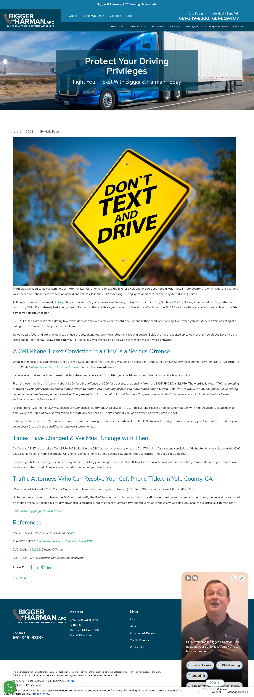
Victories (115, 16)
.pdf (72, 533)
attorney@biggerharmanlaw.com (42, 511)
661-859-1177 (225, 18)
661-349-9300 (194, 18)
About (134, 626)
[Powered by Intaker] (222, 689)
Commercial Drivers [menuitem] (137, 26)
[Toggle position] (234, 578)
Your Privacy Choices (58, 681)
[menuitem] (17, 685)
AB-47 (58, 302)
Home (134, 619)
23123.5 (177, 302)
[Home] (29, 20)
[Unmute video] (188, 578)
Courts (73, 16)
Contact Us (137, 647)
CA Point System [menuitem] (190, 26)
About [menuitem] (122, 26)
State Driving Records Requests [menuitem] (215, 26)
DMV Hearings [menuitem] (173, 26)
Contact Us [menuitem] (238, 26)
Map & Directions (81, 635)
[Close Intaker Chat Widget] (242, 578)
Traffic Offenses (140, 640)
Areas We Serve (93, 16)
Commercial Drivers (142, 633)
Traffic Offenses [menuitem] (155, 26)
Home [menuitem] (113, 26)
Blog (129, 16)
